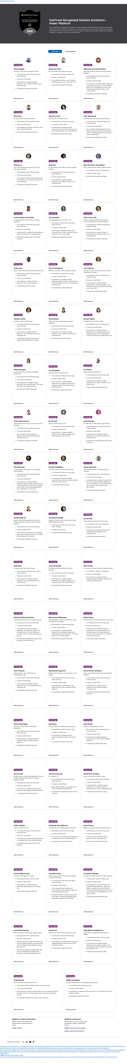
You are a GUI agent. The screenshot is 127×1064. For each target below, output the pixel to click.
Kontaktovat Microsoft (36, 1052)
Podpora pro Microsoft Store (81, 1042)
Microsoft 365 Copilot (66, 1045)
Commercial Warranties (118, 1042)
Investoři (117, 1047)
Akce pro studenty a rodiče (90, 1044)
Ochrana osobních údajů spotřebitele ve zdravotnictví (15, 1052)
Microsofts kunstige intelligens (8, 1045)
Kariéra (80, 1047)
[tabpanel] (63, 533)
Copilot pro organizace (6, 1042)
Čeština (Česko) (4, 1049)
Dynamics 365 (35, 1045)
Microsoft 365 (33, 1042)
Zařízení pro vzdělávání (18, 1044)
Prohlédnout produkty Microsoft (46, 1042)
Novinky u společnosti (88, 1047)
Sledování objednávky (100, 1042)
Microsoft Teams (77, 1045)
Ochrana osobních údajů (50, 1052)
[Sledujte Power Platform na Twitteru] (23, 1037)
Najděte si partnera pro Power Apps (74, 1023)
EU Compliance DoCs (111, 1052)
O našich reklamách (99, 1052)
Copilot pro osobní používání (21, 1042)
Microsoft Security (22, 1045)
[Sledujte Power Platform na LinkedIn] (27, 1037)
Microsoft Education (5, 1044)
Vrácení (91, 1042)
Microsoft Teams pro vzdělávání (33, 1044)
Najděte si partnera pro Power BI (74, 1026)
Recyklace (109, 1042)
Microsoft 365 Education (49, 1044)
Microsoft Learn (99, 1045)
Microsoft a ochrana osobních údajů (105, 1047)
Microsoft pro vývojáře (88, 1045)
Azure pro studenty (103, 1044)
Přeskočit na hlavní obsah (7, 1)
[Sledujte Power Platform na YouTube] (30, 1037)
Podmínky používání (77, 1052)
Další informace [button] (18, 98)
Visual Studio (74, 1047)
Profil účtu (59, 1042)
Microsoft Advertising (54, 1045)
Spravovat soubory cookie (64, 1052)
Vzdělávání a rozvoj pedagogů (74, 1044)
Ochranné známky (88, 1052)
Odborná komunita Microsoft (20, 1047)
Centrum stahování (67, 1042)
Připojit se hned (16, 1023)
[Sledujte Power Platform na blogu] (34, 1037)
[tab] (55, 51)
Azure (29, 1045)
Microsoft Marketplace (35, 1047)
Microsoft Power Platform (49, 1047)
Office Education (61, 1044)
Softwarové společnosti (63, 1047)
